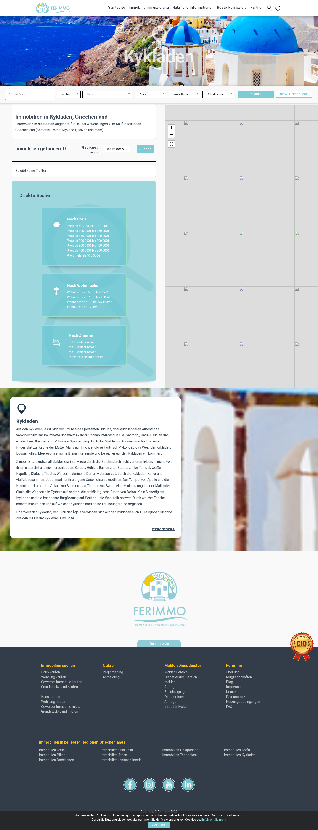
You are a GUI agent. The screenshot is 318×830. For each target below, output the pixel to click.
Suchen (256, 94)
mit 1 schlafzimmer (82, 342)
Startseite (116, 7)
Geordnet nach (90, 150)
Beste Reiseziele (232, 7)
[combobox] (30, 94)
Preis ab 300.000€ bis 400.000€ (88, 245)
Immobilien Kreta (52, 750)
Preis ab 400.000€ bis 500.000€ (88, 250)
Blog (229, 682)
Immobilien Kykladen (239, 755)
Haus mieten (50, 697)
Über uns (232, 672)
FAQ (229, 707)
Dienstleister (174, 697)
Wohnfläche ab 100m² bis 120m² (89, 302)
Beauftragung (174, 692)
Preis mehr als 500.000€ (83, 255)
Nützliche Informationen (193, 7)
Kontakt (232, 692)
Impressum (234, 687)
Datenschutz (235, 697)
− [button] (171, 134)
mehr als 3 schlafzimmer (86, 357)
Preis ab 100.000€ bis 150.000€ (88, 231)
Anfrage (170, 687)
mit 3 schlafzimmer (82, 352)
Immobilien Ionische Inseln (121, 760)
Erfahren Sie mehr (213, 819)
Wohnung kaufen (53, 677)
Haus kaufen (50, 672)
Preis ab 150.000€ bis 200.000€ (88, 236)
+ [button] (171, 128)
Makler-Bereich (176, 672)
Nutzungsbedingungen (243, 702)
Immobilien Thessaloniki (180, 755)
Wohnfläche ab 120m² (82, 307)
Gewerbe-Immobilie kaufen (61, 682)
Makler (169, 682)
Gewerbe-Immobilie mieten (61, 707)
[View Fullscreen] (171, 144)
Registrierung (113, 672)
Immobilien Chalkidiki (117, 750)
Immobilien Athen (114, 755)
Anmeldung (111, 677)
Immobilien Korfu (237, 750)
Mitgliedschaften (239, 677)
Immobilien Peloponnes (180, 750)
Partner (256, 7)
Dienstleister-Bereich (180, 677)
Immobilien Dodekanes (56, 760)
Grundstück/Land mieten (59, 711)
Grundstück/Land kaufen (59, 687)
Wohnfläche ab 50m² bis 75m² (87, 292)
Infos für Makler (176, 707)
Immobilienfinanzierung (149, 7)
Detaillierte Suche (294, 94)
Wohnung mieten (53, 702)
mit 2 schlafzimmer (82, 347)
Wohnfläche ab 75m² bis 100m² (88, 297)
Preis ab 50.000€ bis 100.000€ (87, 226)
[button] (277, 8)
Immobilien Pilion (52, 755)
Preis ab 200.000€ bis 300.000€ (88, 241)
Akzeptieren (159, 825)
